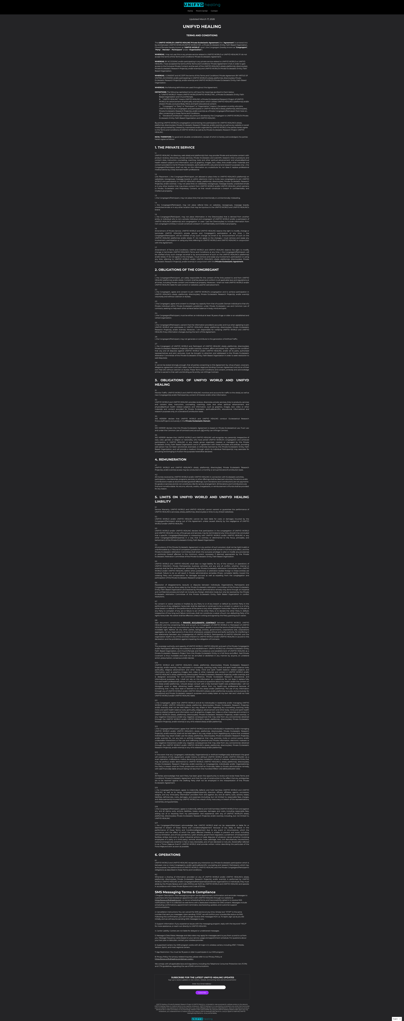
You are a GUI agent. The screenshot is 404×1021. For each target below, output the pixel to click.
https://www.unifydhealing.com (168, 900)
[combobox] (397, 1019)
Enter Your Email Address (201, 983)
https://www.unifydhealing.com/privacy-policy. (174, 959)
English (395, 1019)
